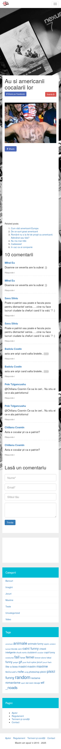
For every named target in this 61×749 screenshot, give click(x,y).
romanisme (12, 682)
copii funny (49, 652)
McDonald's (11, 671)
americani (9, 644)
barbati (8, 649)
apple (46, 643)
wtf (42, 682)
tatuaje (37, 682)
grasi (24, 662)
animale (20, 643)
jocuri (39, 662)
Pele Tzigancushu (15, 384)
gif (20, 662)
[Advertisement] (30, 186)
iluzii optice (31, 662)
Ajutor (15, 712)
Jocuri (8, 593)
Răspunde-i (10, 272)
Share (11, 148)
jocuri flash (47, 662)
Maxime (9, 600)
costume (9, 657)
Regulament (18, 716)
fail (17, 657)
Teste (8, 606)
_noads (11, 687)
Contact (15, 722)
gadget (15, 662)
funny (8, 662)
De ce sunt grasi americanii (24, 231)
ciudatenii (32, 652)
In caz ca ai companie (22, 247)
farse (22, 657)
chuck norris (21, 652)
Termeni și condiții (21, 719)
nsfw (21, 671)
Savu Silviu (11, 298)
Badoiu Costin (13, 349)
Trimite (10, 522)
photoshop (34, 671)
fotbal (49, 657)
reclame (35, 678)
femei (30, 657)
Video (8, 619)
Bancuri (9, 580)
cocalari (40, 652)
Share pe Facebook (16, 94)
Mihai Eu (10, 262)
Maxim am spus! (4, 4)
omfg (26, 672)
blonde (14, 648)
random (22, 677)
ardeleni (53, 644)
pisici (43, 671)
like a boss (11, 666)
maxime (42, 666)
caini (20, 648)
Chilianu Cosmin (14, 427)
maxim (31, 666)
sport (23, 683)
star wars (29, 682)
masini (22, 666)
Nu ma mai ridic (18, 240)
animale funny (35, 643)
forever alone (40, 657)
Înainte (50, 94)
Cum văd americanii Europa (24, 228)
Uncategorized (12, 612)
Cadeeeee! (16, 243)
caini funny (31, 648)
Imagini (9, 587)
